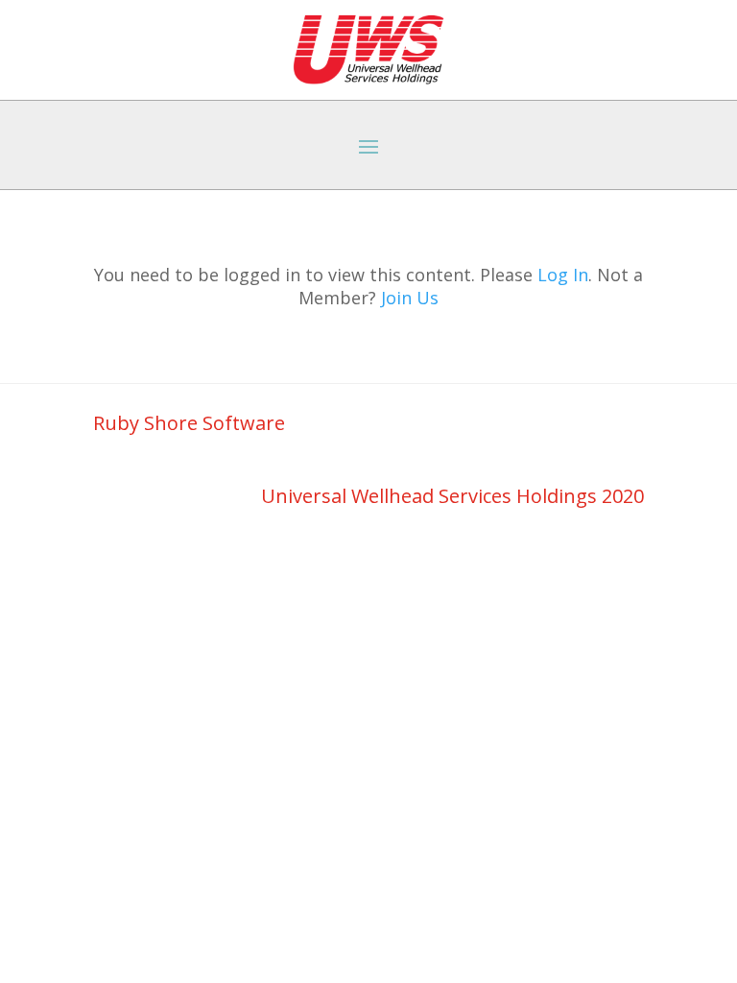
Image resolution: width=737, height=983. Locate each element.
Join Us (410, 297)
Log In (562, 274)
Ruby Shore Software (189, 423)
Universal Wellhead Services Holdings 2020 (452, 496)
